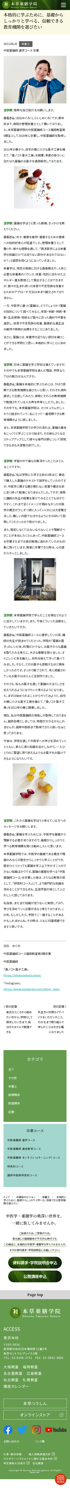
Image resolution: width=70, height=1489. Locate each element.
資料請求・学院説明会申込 (35, 1262)
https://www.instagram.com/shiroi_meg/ (32, 989)
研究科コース (15, 1166)
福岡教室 (30, 1366)
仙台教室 (11, 1379)
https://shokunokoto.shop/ (22, 975)
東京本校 (11, 1337)
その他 (12, 1078)
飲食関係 (14, 1103)
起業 (11, 1112)
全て (11, 1069)
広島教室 (34, 1373)
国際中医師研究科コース (22, 1175)
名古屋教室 (13, 1373)
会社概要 (38, 1463)
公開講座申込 (35, 1276)
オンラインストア (35, 1415)
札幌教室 (30, 1379)
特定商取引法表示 (15, 1463)
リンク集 (40, 1441)
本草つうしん (35, 1403)
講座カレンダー (16, 1386)
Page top (35, 1294)
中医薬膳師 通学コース (21, 1140)
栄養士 (12, 1086)
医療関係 (14, 1095)
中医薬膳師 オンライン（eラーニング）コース (33, 1157)
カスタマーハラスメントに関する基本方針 (28, 1458)
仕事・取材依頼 (13, 1454)
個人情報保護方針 (40, 1454)
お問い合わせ (11, 1441)
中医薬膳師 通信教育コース (24, 1149)
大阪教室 (11, 1366)
